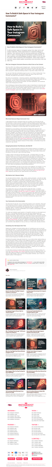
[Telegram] (32, 7)
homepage (29, 263)
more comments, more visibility (18, 251)
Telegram (11, 439)
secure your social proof (26, 138)
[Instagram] (15, 7)
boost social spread (12, 219)
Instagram (12, 411)
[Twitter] (36, 7)
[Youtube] (28, 7)
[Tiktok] (19, 7)
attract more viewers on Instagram (27, 191)
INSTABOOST (29, 262)
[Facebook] (24, 7)
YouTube (35, 425)
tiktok (35, 411)
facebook (11, 425)
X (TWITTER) (36, 439)
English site (11, 264)
